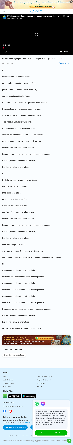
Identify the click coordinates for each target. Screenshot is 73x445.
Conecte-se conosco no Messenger (15, 427)
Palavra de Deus (8, 383)
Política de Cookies (15, 436)
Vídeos (39, 386)
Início (5, 377)
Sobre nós (6, 436)
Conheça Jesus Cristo (44, 377)
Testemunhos (7, 386)
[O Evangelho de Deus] (36, 11)
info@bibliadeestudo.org (14, 406)
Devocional (41, 383)
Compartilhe (65, 63)
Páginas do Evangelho (44, 380)
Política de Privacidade (28, 436)
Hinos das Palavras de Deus (14, 355)
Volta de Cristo (8, 380)
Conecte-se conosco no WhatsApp (51, 433)
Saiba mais (27, 422)
